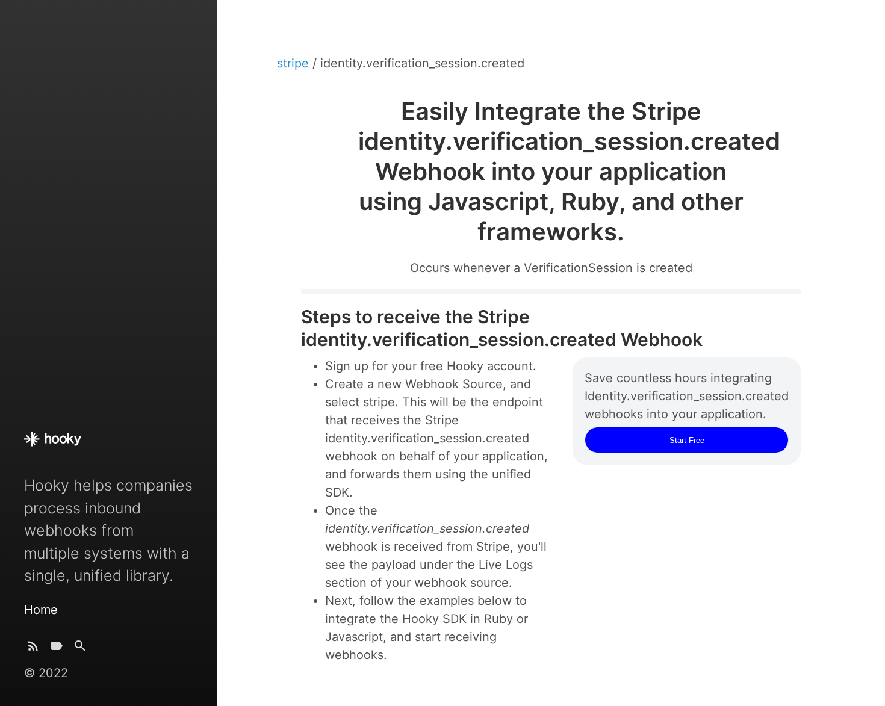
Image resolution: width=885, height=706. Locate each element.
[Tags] (56, 648)
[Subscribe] (33, 648)
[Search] (80, 648)
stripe (294, 63)
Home (41, 609)
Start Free (686, 440)
